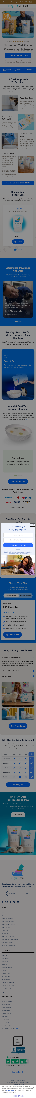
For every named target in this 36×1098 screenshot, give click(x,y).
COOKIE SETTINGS (18, 1096)
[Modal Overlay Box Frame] (18, 549)
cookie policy (10, 1090)
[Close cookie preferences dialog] (34, 1087)
